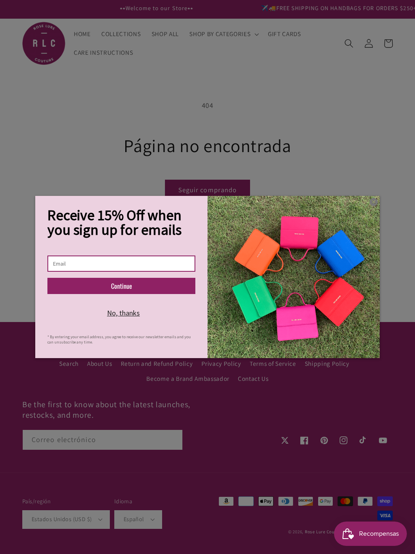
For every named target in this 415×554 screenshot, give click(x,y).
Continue (121, 286)
